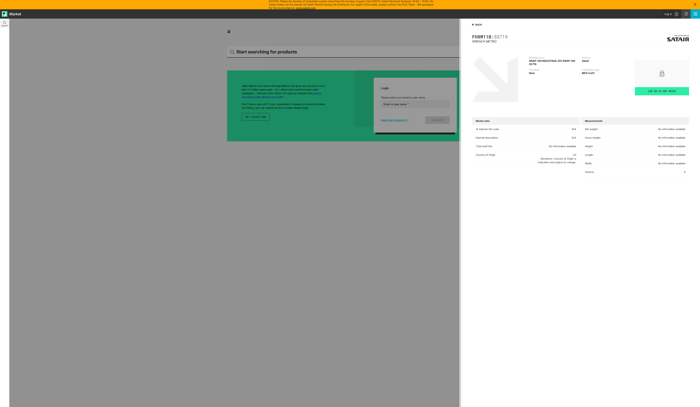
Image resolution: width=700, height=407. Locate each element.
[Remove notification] (695, 4)
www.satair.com (306, 7)
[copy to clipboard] (509, 36)
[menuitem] (671, 14)
